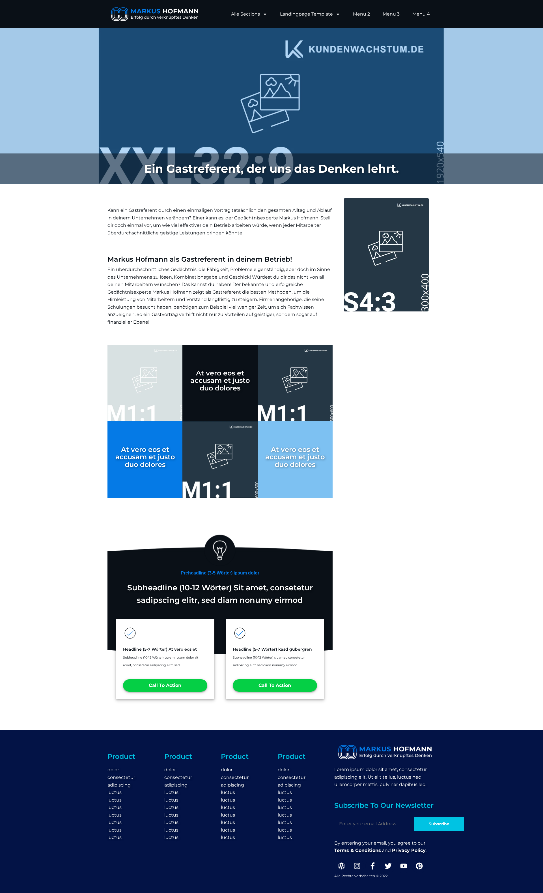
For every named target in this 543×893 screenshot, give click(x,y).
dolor (113, 769)
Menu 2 (361, 14)
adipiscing (119, 785)
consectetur (121, 777)
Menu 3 (391, 14)
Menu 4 (421, 14)
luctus (114, 792)
